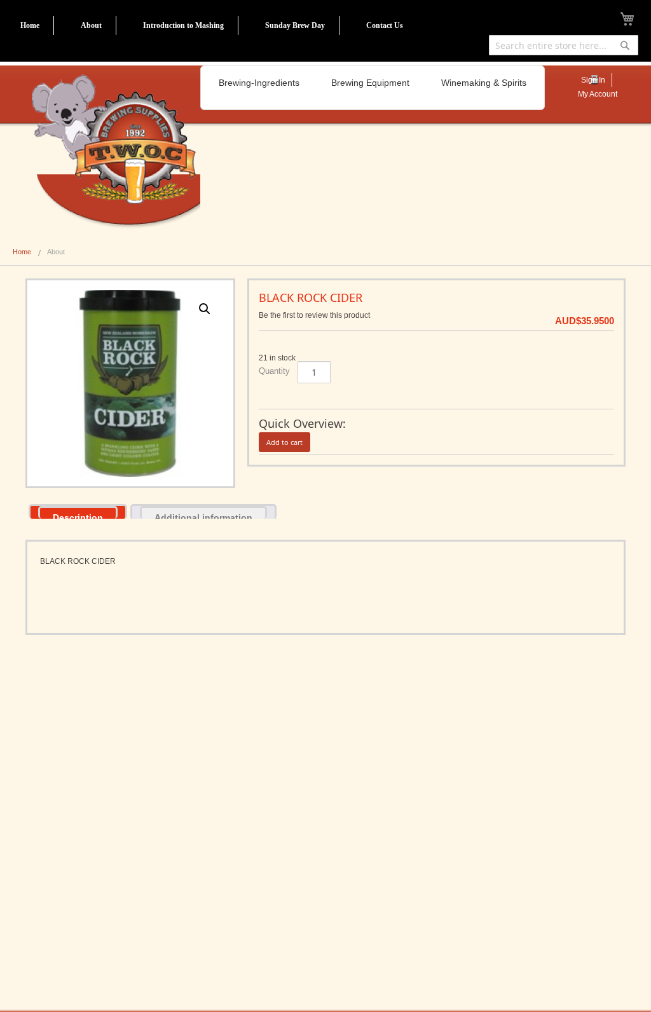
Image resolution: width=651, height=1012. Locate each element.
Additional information (203, 515)
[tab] (78, 511)
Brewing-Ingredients (259, 83)
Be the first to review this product (314, 315)
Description (78, 515)
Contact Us (384, 25)
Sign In (593, 80)
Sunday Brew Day (295, 25)
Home (29, 25)
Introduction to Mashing (183, 25)
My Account (597, 94)
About (91, 25)
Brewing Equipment (370, 83)
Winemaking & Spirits (483, 83)
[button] (204, 308)
